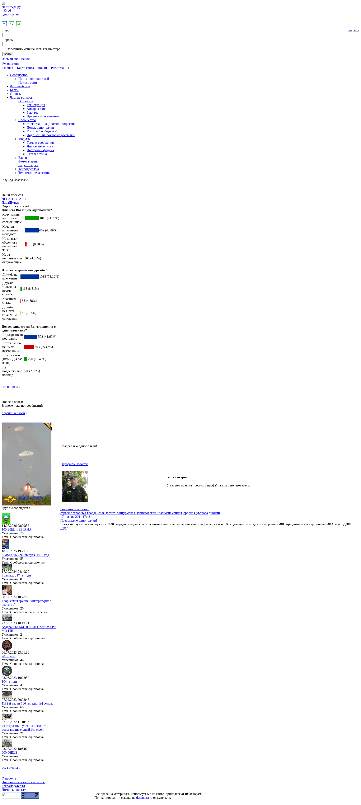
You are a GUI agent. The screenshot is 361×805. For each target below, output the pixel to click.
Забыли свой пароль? (17, 59)
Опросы (16, 93)
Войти (42, 68)
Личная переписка (40, 146)
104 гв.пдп (9, 681)
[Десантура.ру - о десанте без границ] (27, 505)
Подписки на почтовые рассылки (51, 135)
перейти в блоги (13, 413)
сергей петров (70, 513)
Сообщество (19, 75)
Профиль (68, 464)
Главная (7, 68)
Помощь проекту (14, 789)
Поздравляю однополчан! (78, 520)
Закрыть (353, 30)
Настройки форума (40, 150)
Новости (81, 464)
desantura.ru (144, 797)
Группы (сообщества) (42, 131)
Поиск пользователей (33, 78)
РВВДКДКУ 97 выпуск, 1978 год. (26, 555)
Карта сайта (25, 68)
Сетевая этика (37, 154)
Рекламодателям (13, 786)
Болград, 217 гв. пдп (16, 575)
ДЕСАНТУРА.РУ (14, 199)
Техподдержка (28, 169)
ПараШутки (10, 202)
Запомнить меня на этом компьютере (33, 49)
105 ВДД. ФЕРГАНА (17, 529)
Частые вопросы (21, 97)
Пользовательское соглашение (23, 782)
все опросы (10, 387)
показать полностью (74, 509)
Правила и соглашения (43, 116)
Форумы (24, 139)
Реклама (32, 112)
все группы (10, 767)
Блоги (14, 90)
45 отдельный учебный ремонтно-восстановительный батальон (26, 727)
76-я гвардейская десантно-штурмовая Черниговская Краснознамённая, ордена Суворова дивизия (150, 513)
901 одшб (8, 656)
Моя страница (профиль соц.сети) (51, 124)
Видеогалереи (28, 165)
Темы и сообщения (40, 142)
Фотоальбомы (20, 86)
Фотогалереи (27, 161)
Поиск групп (27, 82)
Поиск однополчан (40, 127)
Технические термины (34, 172)
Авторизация (36, 108)
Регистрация (11, 63)
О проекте (25, 101)
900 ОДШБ (9, 752)
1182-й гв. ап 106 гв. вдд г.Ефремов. (27, 703)
